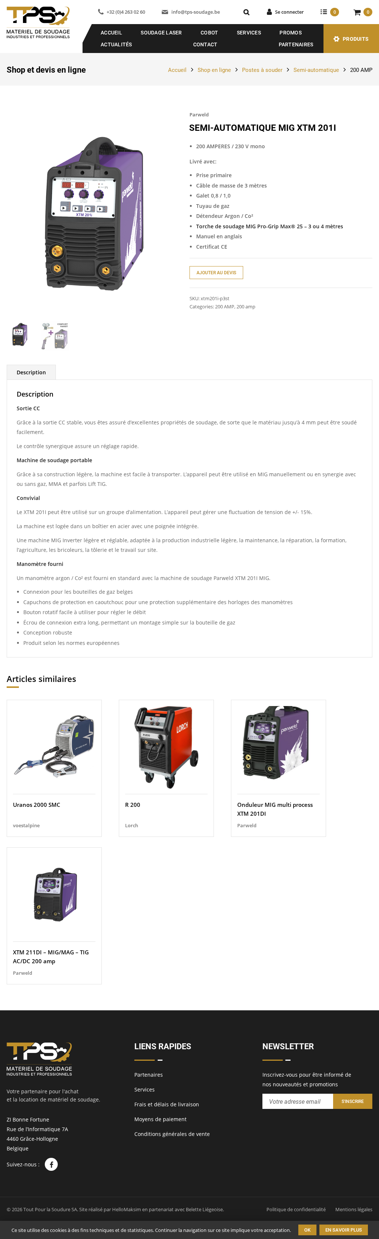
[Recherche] (246, 12)
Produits (356, 39)
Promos (290, 33)
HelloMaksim (126, 1209)
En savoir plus (343, 1230)
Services (249, 33)
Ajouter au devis (216, 272)
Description (31, 372)
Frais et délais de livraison (166, 1104)
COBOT (209, 33)
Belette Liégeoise (204, 1209)
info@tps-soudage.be (195, 12)
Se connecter (289, 12)
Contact (205, 44)
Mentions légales (353, 1209)
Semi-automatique (316, 70)
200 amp (246, 306)
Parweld (199, 114)
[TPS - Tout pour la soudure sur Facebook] (51, 1164)
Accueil (111, 33)
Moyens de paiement (160, 1119)
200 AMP (361, 70)
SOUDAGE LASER (161, 33)
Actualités (116, 44)
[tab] (31, 372)
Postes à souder (262, 70)
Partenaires (296, 44)
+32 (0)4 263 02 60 (126, 12)
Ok (307, 1230)
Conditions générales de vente (172, 1133)
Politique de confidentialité (296, 1209)
